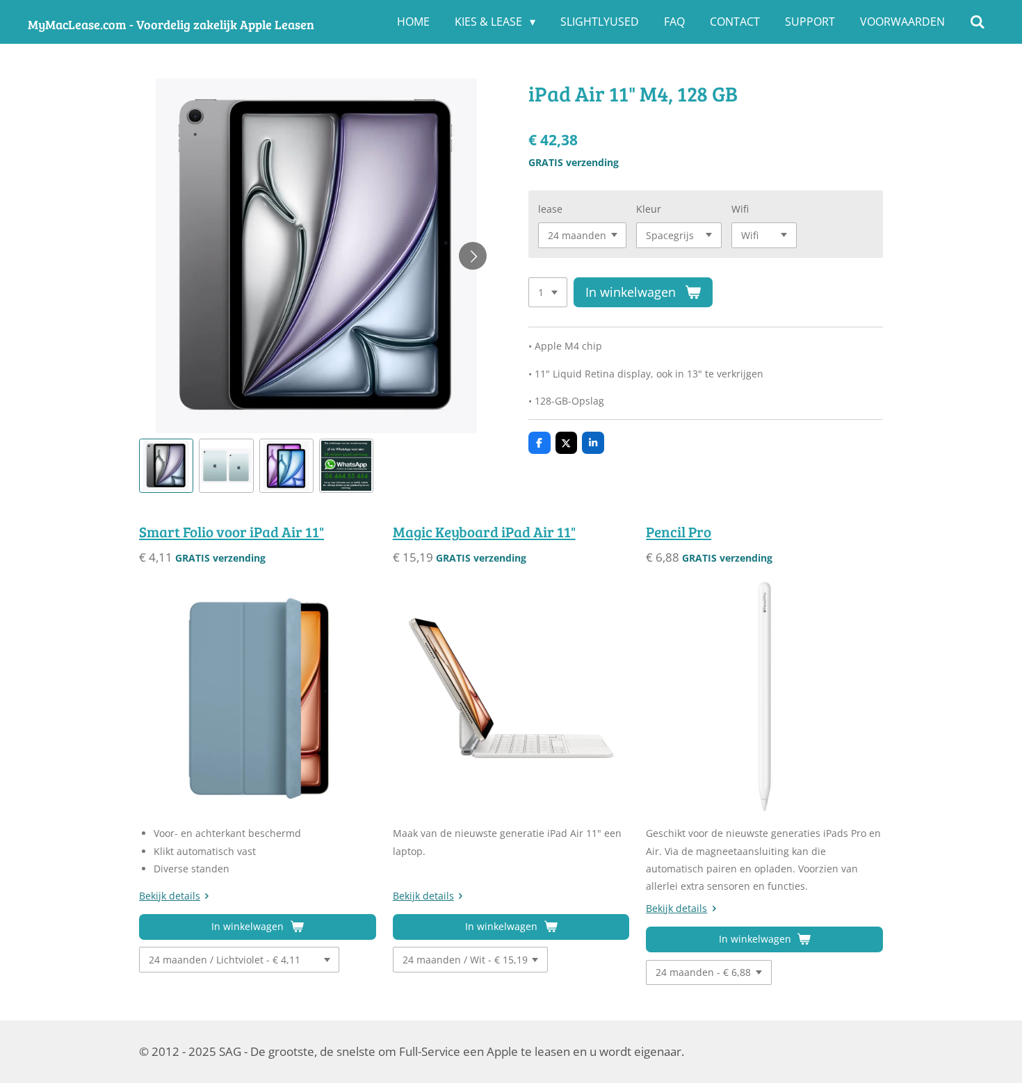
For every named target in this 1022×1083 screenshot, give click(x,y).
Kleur (648, 208)
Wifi (740, 208)
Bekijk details (169, 895)
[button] (166, 466)
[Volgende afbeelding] (473, 256)
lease (550, 208)
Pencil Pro (678, 532)
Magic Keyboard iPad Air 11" (484, 532)
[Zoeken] (977, 21)
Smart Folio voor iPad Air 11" (231, 532)
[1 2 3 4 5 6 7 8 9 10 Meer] (547, 292)
